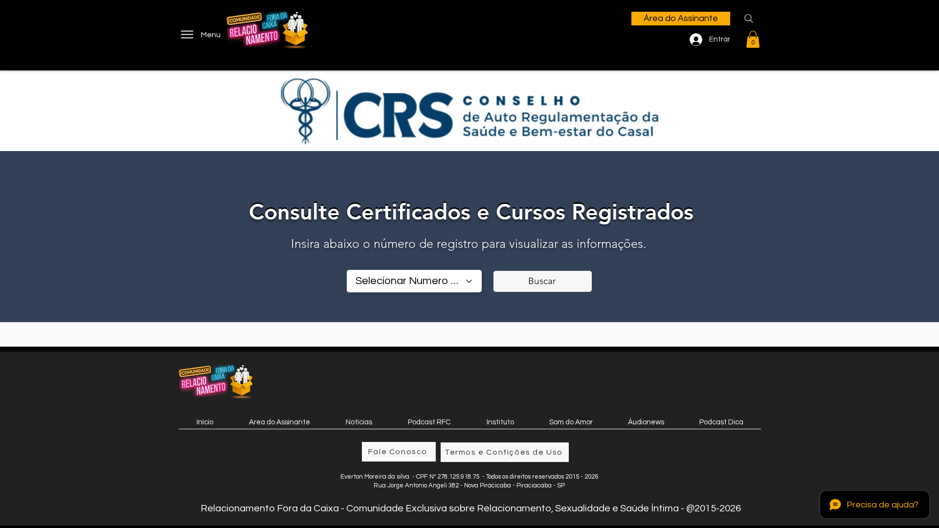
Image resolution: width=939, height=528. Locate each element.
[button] (753, 39)
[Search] (748, 18)
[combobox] (414, 281)
